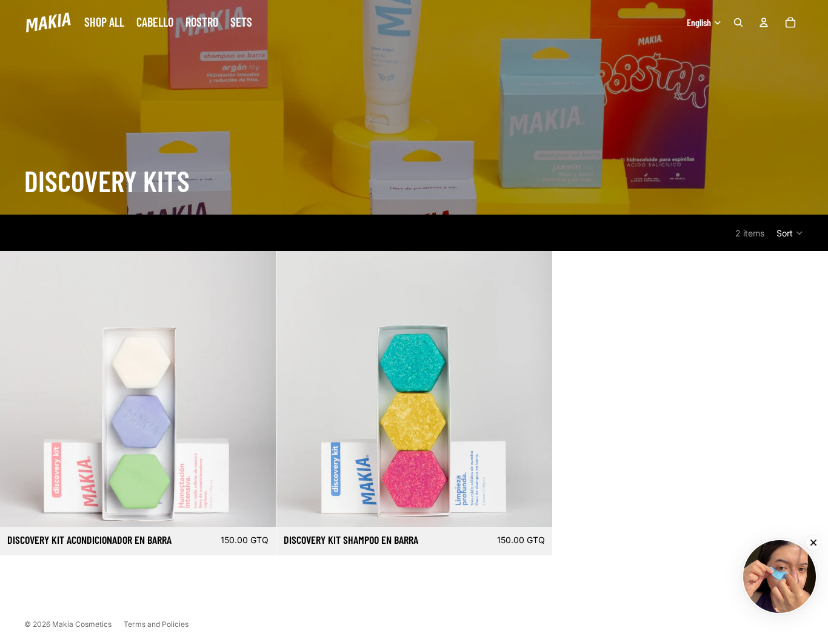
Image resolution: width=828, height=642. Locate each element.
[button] (790, 232)
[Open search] (738, 22)
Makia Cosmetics (82, 624)
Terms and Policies (156, 624)
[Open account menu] (763, 22)
